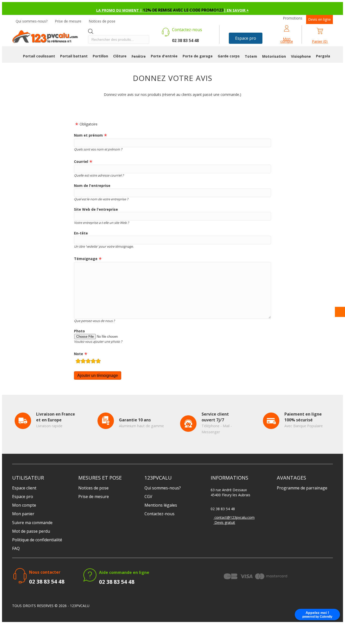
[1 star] (78, 361)
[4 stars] (93, 361)
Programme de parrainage (302, 488)
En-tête (81, 233)
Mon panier (23, 514)
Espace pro (22, 496)
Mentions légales (160, 505)
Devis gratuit (224, 522)
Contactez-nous (159, 514)
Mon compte (24, 505)
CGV (148, 496)
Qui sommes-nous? (31, 21)
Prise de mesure (68, 21)
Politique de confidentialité (37, 540)
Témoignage (85, 258)
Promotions (292, 18)
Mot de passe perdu (31, 531)
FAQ (16, 548)
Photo (79, 331)
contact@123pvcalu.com (234, 517)
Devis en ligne (319, 19)
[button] (245, 38)
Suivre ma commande (32, 522)
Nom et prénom (88, 135)
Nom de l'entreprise (92, 185)
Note (78, 353)
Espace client (24, 488)
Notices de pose (102, 21)
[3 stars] (88, 361)
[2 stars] (83, 361)
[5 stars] (98, 361)
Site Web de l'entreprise (96, 209)
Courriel (81, 161)
